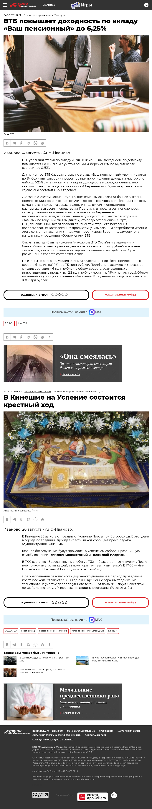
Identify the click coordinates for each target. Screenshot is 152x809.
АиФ (35, 510)
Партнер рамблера (64, 795)
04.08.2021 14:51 (12, 15)
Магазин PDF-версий (129, 731)
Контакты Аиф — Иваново (47, 731)
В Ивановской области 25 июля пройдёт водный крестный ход (115, 659)
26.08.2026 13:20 (13, 391)
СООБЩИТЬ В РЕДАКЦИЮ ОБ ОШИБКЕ (52, 740)
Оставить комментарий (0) (120, 295)
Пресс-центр (106, 731)
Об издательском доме (81, 731)
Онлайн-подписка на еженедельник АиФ (56, 735)
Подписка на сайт (95, 735)
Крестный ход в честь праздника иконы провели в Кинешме (42, 671)
